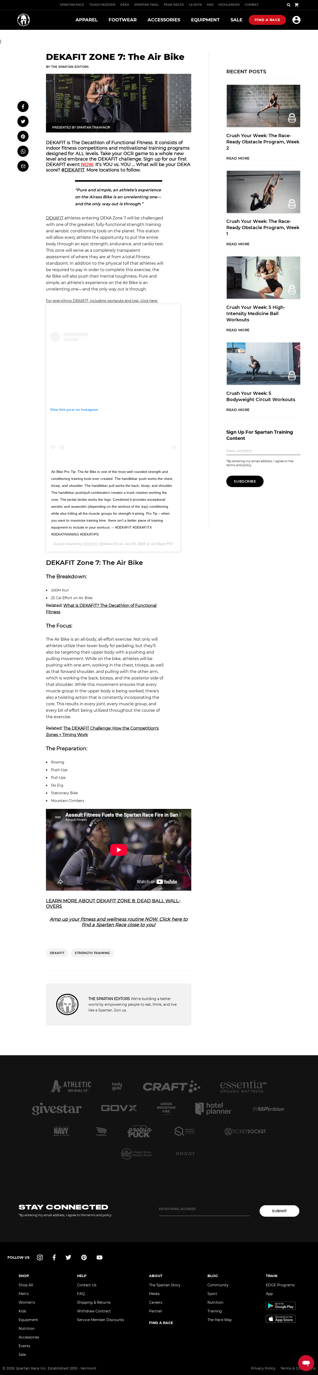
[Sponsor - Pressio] (101, 1131)
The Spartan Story (164, 1285)
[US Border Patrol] (137, 1153)
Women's (27, 1302)
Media (154, 1294)
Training (214, 1311)
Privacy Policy (263, 1368)
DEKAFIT (54, 218)
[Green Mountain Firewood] (166, 1109)
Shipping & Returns (94, 1302)
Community (218, 1285)
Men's (24, 1294)
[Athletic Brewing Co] (70, 1086)
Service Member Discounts (100, 1320)
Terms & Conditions (298, 1368)
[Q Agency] (185, 1131)
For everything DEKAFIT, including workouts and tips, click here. (102, 300)
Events (24, 1346)
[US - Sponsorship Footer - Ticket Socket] (245, 1131)
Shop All (26, 1285)
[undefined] (117, 1086)
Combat (251, 4)
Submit (279, 1211)
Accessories (29, 1337)
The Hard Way (219, 1320)
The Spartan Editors (70, 67)
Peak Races (174, 4)
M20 (210, 4)
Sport (212, 1294)
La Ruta (195, 4)
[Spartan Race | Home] (23, 20)
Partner (155, 1311)
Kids (22, 1311)
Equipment (28, 1320)
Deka (124, 4)
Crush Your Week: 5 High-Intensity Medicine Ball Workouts (255, 314)
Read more (238, 158)
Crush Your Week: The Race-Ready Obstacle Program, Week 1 (262, 228)
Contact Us (86, 1285)
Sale (22, 1354)
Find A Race (267, 20)
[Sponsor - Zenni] (185, 1153)
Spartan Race (72, 4)
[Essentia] (244, 1086)
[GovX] (119, 1109)
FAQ (81, 1294)
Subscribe (245, 481)
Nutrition (27, 1328)
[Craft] (171, 1086)
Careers (155, 1302)
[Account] (296, 20)
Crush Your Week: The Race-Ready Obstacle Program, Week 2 (262, 142)
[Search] (288, 5)
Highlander (229, 4)
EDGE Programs (280, 1285)
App (269, 1294)
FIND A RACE (161, 1323)
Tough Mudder (102, 4)
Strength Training (92, 953)
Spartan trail (146, 4)
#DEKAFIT (72, 170)
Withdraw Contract (94, 1311)
